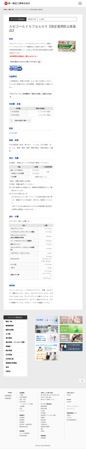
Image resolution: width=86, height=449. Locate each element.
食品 (7, 367)
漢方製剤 (9, 338)
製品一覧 (11, 9)
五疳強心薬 (10, 359)
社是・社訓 (22, 399)
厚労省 (69, 415)
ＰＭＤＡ (69, 417)
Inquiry (69, 399)
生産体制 (21, 417)
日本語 (69, 395)
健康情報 (43, 435)
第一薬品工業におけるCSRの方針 (50, 395)
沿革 (20, 408)
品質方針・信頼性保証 (25, 424)
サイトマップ (70, 408)
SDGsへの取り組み (46, 397)
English (69, 401)
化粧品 (8, 371)
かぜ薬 (8, 334)
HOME (5, 9)
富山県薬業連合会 (72, 420)
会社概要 (21, 406)
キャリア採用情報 (24, 433)
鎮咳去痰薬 (10, 330)
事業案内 (21, 415)
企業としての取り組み (47, 393)
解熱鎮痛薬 (10, 325)
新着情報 (43, 438)
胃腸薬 (8, 346)
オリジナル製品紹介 (46, 404)
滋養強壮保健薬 (11, 363)
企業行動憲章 (23, 397)
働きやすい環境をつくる (47, 399)
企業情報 (21, 393)
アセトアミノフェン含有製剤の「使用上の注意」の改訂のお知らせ (31, 95)
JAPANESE (8, 395)
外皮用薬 (9, 355)
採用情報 (21, 431)
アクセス (21, 411)
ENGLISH (8, 398)
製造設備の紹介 (23, 426)
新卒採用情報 (23, 435)
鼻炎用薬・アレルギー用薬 (15, 342)
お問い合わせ (70, 393)
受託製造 (21, 422)
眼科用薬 (9, 350)
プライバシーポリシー (73, 406)
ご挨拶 (21, 395)
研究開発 (21, 420)
